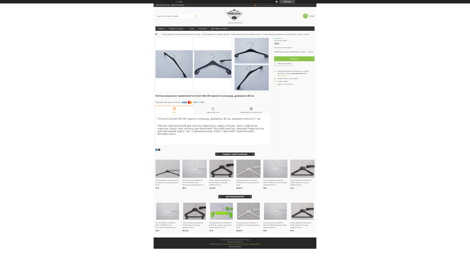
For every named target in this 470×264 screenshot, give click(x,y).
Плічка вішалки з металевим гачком (246, 34)
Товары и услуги (176, 28)
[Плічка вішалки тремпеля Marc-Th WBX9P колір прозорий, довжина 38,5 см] (194, 169)
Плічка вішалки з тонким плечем (215, 34)
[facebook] (156, 150)
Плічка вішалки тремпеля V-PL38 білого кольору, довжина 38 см (247, 182)
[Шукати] (195, 16)
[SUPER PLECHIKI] (235, 14)
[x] (159, 150)
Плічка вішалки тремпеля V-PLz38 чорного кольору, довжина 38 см (220, 182)
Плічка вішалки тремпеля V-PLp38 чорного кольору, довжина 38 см (301, 182)
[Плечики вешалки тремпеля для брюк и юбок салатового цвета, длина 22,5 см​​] (221, 211)
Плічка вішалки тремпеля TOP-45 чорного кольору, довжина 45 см (167, 182)
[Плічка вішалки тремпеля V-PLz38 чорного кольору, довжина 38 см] (221, 169)
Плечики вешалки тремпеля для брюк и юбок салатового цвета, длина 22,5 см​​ (220, 225)
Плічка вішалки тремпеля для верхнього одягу (181, 34)
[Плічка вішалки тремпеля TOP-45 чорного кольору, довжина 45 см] (167, 169)
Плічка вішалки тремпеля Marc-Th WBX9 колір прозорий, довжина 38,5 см (275, 182)
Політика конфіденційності (251, 244)
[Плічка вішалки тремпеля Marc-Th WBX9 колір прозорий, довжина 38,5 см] (275, 169)
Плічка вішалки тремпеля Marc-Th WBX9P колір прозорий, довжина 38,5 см (192, 182)
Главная (160, 28)
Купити (294, 59)
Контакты (203, 28)
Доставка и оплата (219, 28)
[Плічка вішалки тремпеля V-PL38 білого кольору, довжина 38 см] (248, 169)
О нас (191, 28)
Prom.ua (247, 240)
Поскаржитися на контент (230, 244)
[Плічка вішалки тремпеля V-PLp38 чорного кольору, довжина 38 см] (302, 169)
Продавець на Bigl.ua (235, 242)
